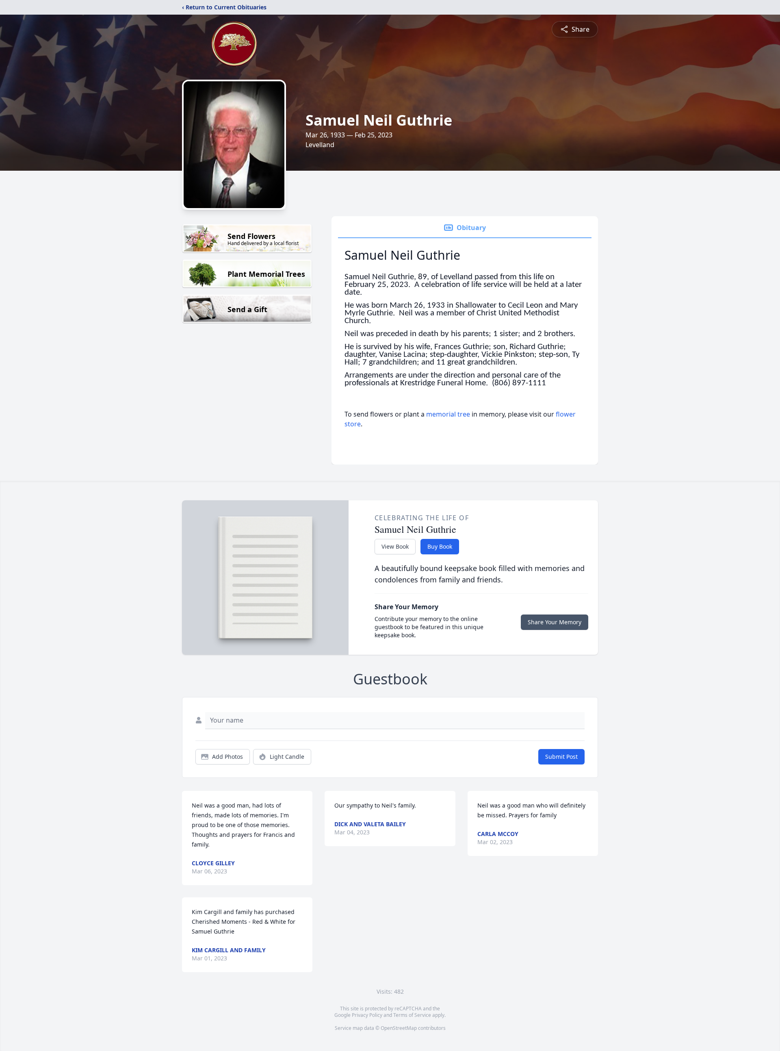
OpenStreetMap (399, 1028)
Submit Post (561, 756)
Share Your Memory (554, 622)
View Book (395, 546)
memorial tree (448, 414)
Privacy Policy (367, 1015)
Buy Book (439, 546)
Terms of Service (412, 1015)
